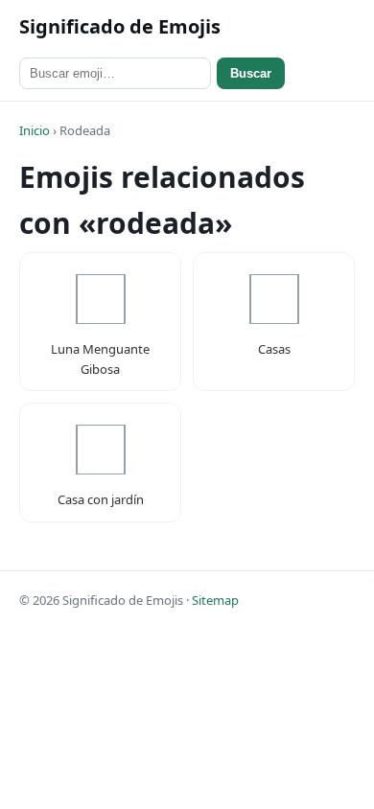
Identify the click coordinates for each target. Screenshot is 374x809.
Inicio (34, 130)
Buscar (250, 73)
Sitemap (215, 600)
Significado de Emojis (120, 26)
